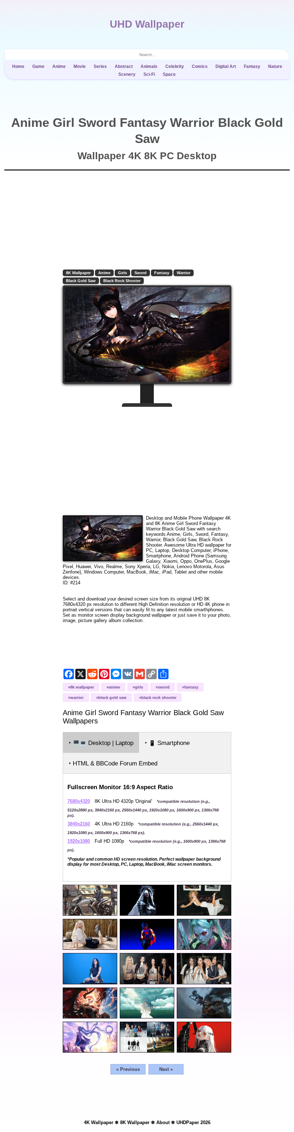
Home (18, 66)
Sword (140, 273)
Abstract (124, 66)
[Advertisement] (147, 458)
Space (169, 74)
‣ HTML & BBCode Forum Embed (113, 763)
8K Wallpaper (78, 273)
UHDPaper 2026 (193, 1122)
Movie (80, 66)
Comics (200, 66)
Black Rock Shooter (122, 281)
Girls (122, 273)
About (163, 1122)
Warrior (183, 273)
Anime (59, 66)
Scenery (127, 74)
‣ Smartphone (167, 743)
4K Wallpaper (98, 1122)
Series (100, 66)
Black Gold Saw (81, 281)
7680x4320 (78, 801)
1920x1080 (78, 841)
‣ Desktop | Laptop (101, 743)
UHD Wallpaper (147, 24)
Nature (275, 66)
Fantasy (252, 66)
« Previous (128, 1069)
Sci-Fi (149, 74)
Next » (166, 1069)
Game (38, 66)
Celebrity (174, 66)
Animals (149, 66)
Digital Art (225, 66)
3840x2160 (78, 824)
